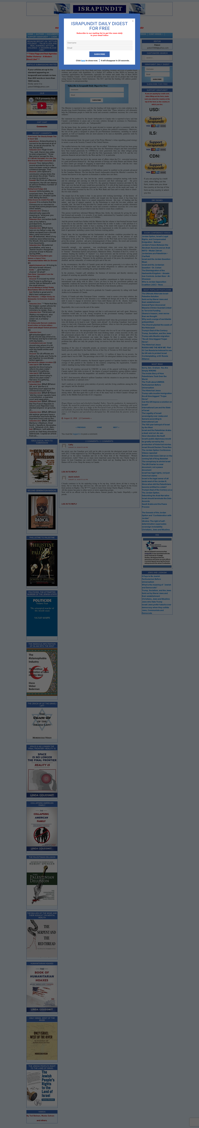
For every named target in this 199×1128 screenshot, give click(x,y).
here (83, 60)
